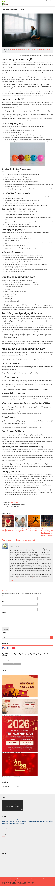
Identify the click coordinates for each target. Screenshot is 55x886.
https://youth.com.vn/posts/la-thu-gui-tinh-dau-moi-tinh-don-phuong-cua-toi (31, 577)
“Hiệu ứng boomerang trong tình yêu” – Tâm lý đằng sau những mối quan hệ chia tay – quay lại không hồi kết (47, 532)
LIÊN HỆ (42, 878)
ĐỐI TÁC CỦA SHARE (34, 878)
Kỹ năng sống (39, 49)
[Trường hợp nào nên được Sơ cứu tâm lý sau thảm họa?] (8, 521)
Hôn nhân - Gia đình (30, 49)
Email (3, 601)
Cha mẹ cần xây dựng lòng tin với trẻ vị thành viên (21, 530)
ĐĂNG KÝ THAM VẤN (14, 878)
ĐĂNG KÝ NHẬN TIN (24, 878)
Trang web (4, 606)
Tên (3, 595)
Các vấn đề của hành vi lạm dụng (17, 49)
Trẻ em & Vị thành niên (11, 51)
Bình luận (4, 612)
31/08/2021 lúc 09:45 (14, 546)
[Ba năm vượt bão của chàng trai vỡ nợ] (34, 521)
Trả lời (11, 580)
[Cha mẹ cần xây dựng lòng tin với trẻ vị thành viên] (21, 521)
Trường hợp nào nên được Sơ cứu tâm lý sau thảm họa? (7, 530)
